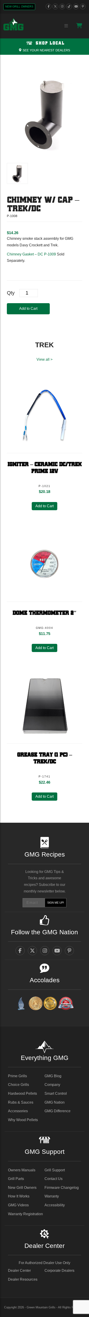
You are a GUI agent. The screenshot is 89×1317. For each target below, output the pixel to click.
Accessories (18, 1111)
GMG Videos (18, 1205)
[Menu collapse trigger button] (66, 26)
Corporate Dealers (59, 1270)
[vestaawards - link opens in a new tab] (35, 1004)
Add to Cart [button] (44, 506)
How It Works (18, 1196)
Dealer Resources (22, 1279)
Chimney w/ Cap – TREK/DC (43, 204)
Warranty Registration (25, 1214)
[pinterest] (83, 6)
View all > (44, 359)
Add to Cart (28, 308)
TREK (44, 345)
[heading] (12, 233)
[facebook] (48, 6)
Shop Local (49, 43)
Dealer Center (19, 1270)
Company (52, 1085)
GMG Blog (52, 1076)
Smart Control (55, 1093)
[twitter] (55, 6)
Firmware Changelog (61, 1188)
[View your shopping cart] (79, 25)
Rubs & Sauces (20, 1102)
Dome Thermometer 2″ (44, 613)
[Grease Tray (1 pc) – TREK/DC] (44, 705)
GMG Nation (54, 1102)
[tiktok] (69, 6)
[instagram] (62, 6)
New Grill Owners (19, 6)
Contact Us (53, 1179)
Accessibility (54, 1205)
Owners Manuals (21, 1170)
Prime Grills (17, 1076)
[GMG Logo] (13, 24)
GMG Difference (57, 1111)
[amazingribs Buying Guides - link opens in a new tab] (21, 1004)
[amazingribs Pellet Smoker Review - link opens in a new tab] (50, 1004)
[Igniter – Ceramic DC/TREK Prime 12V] (44, 415)
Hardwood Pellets (22, 1093)
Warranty (51, 1196)
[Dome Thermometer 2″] (44, 564)
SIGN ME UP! (55, 902)
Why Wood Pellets (23, 1120)
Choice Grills (18, 1085)
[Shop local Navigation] (44, 46)
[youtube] (76, 6)
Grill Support (54, 1170)
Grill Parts (16, 1179)
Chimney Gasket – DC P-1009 (31, 254)
